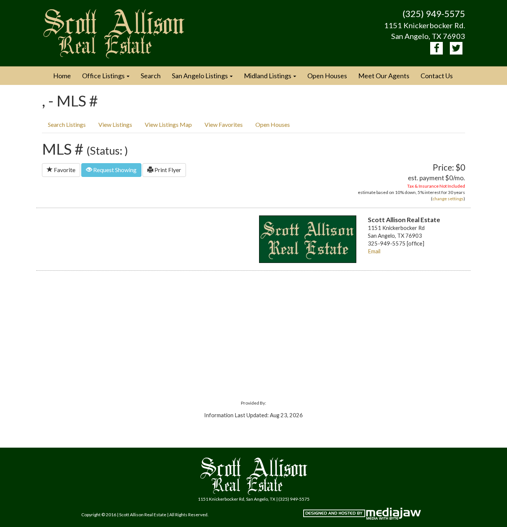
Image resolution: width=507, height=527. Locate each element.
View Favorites (224, 124)
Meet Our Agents (383, 76)
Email (374, 251)
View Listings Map (168, 124)
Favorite (64, 169)
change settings (448, 198)
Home (62, 76)
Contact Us (437, 76)
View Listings (115, 124)
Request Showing (114, 169)
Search (151, 76)
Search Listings (67, 124)
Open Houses (327, 76)
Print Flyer (167, 169)
